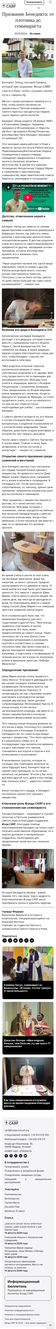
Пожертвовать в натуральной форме (24, 1170)
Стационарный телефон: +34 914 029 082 (27, 1134)
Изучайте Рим (12, 1206)
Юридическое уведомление (18, 1306)
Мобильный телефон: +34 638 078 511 (25, 1139)
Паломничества (13, 1194)
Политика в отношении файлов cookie (22, 1314)
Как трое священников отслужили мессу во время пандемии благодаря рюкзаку (27, 1103)
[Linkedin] (21, 940)
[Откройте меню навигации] (39, 8)
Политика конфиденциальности (19, 1310)
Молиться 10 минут (15, 1211)
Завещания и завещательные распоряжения (28, 1180)
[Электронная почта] (15, 940)
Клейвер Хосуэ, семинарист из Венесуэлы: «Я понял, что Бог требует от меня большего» (27, 988)
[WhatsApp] (26, 940)
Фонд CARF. (9, 824)
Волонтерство (12, 1198)
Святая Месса (12, 1202)
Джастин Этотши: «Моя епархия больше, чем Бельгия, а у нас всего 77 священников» (27, 1043)
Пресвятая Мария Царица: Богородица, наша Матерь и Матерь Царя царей (24, 1250)
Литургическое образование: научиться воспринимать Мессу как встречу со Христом (24, 1264)
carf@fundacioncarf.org (17, 1130)
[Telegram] (32, 940)
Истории (35, 33)
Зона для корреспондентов (17, 1319)
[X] (4, 940)
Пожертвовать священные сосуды (23, 1175)
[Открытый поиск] (50, 2)
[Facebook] (10, 940)
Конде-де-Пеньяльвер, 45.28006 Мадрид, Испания (19, 1145)
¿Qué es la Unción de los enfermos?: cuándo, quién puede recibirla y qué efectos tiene (23, 1226)
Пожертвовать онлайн (16, 1166)
